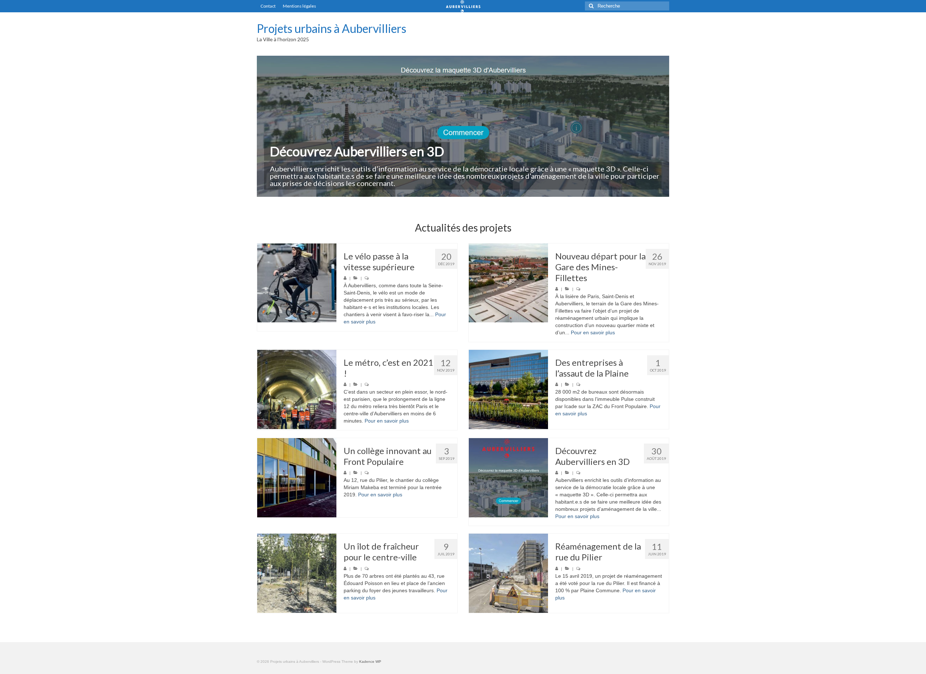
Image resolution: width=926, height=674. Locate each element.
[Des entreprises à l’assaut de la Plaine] (508, 389)
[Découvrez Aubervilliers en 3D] (508, 477)
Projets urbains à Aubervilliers (331, 28)
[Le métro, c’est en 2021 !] (296, 389)
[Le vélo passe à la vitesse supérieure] (296, 283)
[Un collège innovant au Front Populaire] (296, 477)
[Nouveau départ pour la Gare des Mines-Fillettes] (508, 283)
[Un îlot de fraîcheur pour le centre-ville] (296, 573)
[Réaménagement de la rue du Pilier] (508, 573)
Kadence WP (370, 662)
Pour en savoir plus (593, 332)
